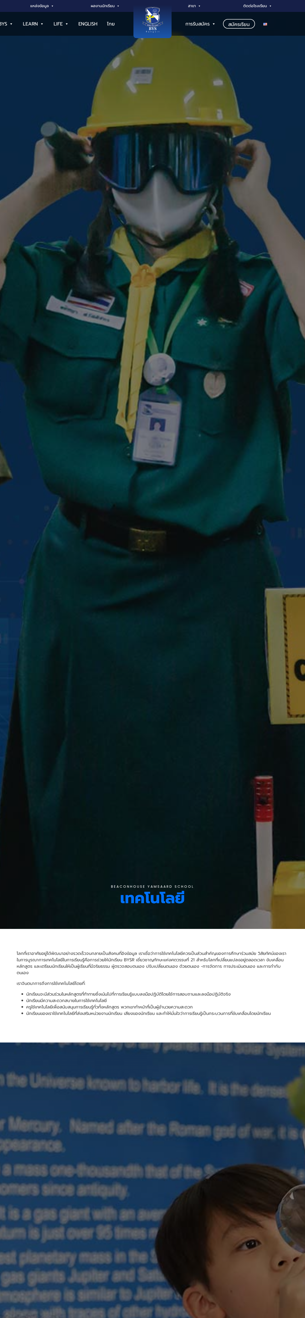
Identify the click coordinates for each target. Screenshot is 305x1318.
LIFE (58, 23)
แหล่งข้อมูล (39, 6)
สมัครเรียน (239, 24)
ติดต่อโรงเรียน (255, 6)
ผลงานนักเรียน (103, 6)
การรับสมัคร (197, 23)
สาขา (192, 6)
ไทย (111, 23)
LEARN (30, 23)
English (87, 23)
